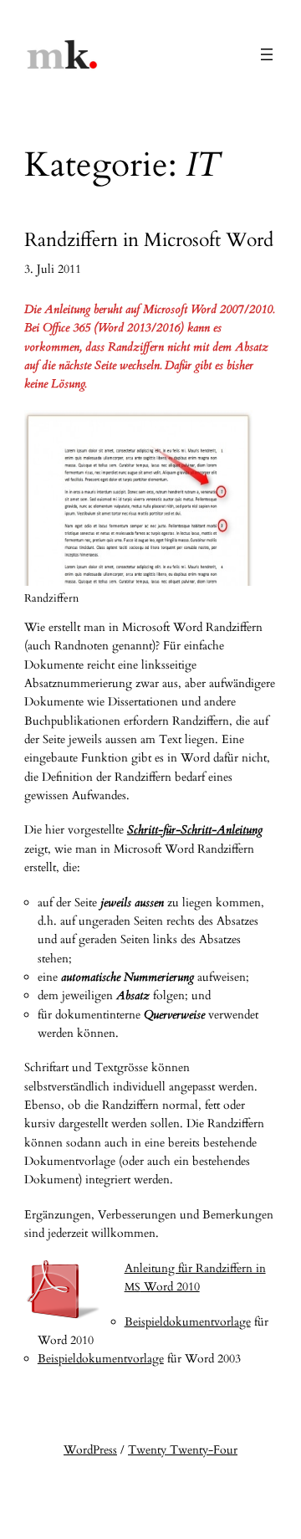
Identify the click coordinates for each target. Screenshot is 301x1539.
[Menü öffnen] (267, 54)
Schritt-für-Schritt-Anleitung (195, 830)
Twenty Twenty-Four (182, 1450)
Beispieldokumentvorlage (188, 1322)
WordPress (90, 1450)
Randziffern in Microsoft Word (148, 240)
